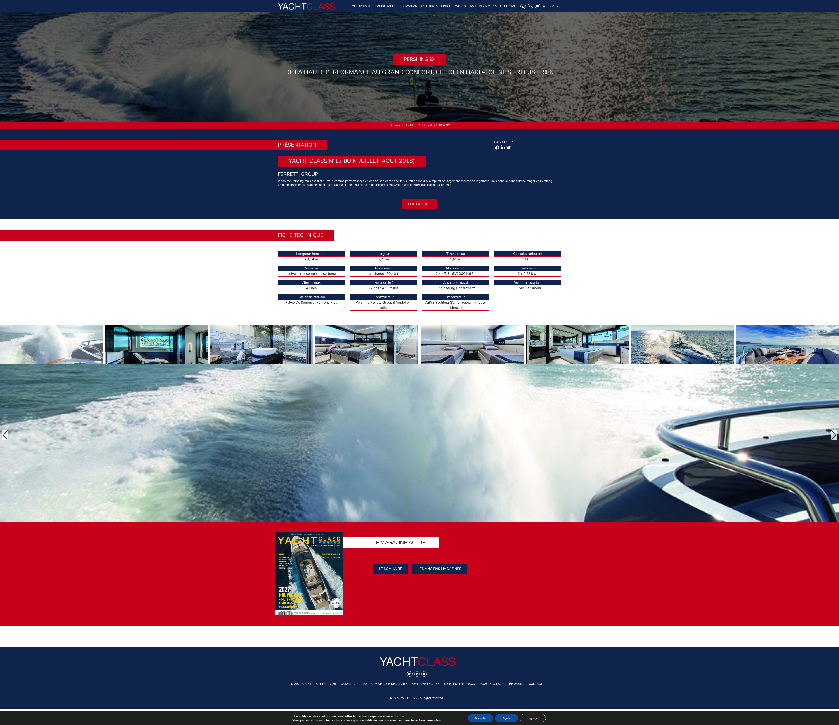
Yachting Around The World (443, 6)
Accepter (481, 718)
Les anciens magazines (439, 568)
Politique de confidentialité (385, 684)
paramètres (433, 720)
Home (393, 125)
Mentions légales (425, 684)
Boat (404, 125)
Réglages (532, 718)
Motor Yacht (362, 6)
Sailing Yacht (385, 6)
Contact (511, 6)
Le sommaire (390, 568)
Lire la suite (419, 203)
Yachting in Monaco (485, 6)
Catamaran (408, 6)
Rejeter (506, 718)
